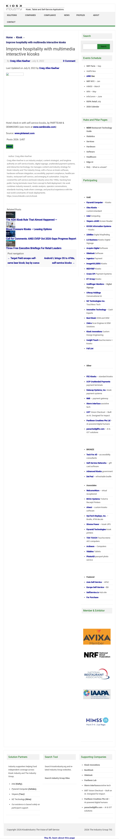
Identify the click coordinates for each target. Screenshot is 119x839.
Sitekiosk (88, 775)
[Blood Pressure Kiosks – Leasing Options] (12, 226)
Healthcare (91, 157)
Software (90, 152)
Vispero (15, 794)
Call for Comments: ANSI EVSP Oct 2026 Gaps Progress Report (41, 238)
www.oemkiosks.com (44, 127)
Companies (30, 15)
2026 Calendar (92, 106)
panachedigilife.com (93, 807)
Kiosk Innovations (92, 765)
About (96, 15)
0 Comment (69, 61)
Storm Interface (91, 785)
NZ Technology (18, 799)
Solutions (12, 15)
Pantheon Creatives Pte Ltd (96, 799)
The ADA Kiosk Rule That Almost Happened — (31, 219)
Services (90, 141)
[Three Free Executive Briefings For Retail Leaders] (12, 245)
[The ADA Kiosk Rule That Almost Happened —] (12, 217)
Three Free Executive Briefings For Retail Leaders (33, 248)
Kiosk (9, 146)
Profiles (80, 15)
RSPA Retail (91, 101)
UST (86, 790)
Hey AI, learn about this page (59, 838)
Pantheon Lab (90, 780)
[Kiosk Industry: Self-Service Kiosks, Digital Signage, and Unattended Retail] (34, 10)
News (66, 15)
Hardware (90, 146)
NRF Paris (90, 66)
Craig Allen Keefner (20, 61)
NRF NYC (90, 81)
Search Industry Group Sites (57, 778)
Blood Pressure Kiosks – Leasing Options (29, 229)
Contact (11, 22)
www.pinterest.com (25, 133)
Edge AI (90, 162)
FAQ (88, 167)
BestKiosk (88, 770)
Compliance (50, 15)
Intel (13, 784)
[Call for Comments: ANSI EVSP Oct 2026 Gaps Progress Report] (12, 236)
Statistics (90, 136)
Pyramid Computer (20, 789)
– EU (97, 587)
